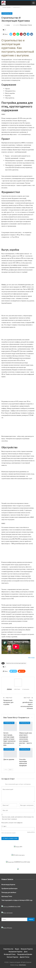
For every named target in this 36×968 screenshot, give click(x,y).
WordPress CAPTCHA (31, 832)
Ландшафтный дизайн (24, 954)
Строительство (7, 13)
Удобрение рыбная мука (9, 888)
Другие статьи (24, 957)
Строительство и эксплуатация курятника (16, 663)
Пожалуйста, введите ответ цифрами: (11, 822)
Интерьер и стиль (10, 954)
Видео (17, 949)
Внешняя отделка (27, 949)
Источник (31, 657)
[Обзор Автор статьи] (18, 682)
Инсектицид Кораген (8, 884)
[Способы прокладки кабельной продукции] (26, 753)
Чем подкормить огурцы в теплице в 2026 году (16, 900)
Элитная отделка (12, 957)
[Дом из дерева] (10, 753)
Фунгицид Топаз (6, 896)
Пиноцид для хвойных (8, 892)
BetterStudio (22, 965)
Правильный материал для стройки (8, 702)
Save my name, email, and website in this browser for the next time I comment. (18, 818)
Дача (25, 951)
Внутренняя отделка (15, 951)
